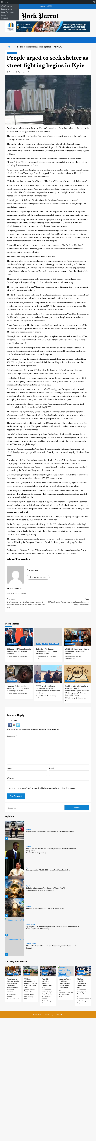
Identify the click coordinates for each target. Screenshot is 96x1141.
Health (39, 643)
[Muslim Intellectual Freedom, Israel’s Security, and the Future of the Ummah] (14, 946)
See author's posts (38, 577)
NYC (80, 641)
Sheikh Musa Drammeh (74, 656)
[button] (10, 725)
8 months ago (23, 693)
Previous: (26, 603)
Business (45, 971)
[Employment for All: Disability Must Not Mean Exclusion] (14, 869)
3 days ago (12, 998)
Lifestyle (45, 643)
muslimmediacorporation (84, 998)
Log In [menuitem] (7, 2)
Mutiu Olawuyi (13, 656)
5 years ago (21, 72)
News (16, 973)
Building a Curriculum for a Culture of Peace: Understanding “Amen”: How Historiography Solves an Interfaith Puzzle (77, 690)
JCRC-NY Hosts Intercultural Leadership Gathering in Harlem (77, 651)
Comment (12, 736)
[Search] (88, 40)
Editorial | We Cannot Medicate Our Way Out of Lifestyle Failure (46, 651)
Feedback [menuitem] (4, 18)
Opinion (28, 829)
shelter (13, 593)
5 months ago (52, 656)
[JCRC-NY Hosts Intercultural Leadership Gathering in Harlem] (77, 637)
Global (28, 924)
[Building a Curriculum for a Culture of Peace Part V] (14, 907)
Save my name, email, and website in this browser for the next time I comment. (42, 788)
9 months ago (82, 698)
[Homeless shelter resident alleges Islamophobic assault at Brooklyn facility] (19, 674)
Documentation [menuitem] (6, 9)
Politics (34, 943)
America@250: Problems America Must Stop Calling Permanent (50, 831)
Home (7, 47)
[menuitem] (2, 2)
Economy (80, 971)
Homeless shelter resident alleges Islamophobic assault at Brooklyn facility (18, 688)
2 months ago (48, 1001)
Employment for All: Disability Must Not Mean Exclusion (48, 870)
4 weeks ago (29, 996)
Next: (68, 602)
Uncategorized (11, 53)
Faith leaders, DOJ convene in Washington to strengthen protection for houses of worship (13, 985)
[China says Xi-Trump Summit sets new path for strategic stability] (19, 637)
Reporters (12, 72)
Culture (68, 641)
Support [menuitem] (4, 15)
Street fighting (21, 593)
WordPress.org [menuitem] (6, 6)
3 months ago (23, 656)
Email (52, 768)
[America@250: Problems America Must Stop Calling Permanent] (14, 830)
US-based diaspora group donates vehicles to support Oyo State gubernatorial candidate (30, 985)
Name (10, 768)
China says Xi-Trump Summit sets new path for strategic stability (19, 651)
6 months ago (71, 658)
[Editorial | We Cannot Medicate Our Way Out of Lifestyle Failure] (48, 637)
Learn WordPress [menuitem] (7, 12)
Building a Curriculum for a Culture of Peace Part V (45, 908)
